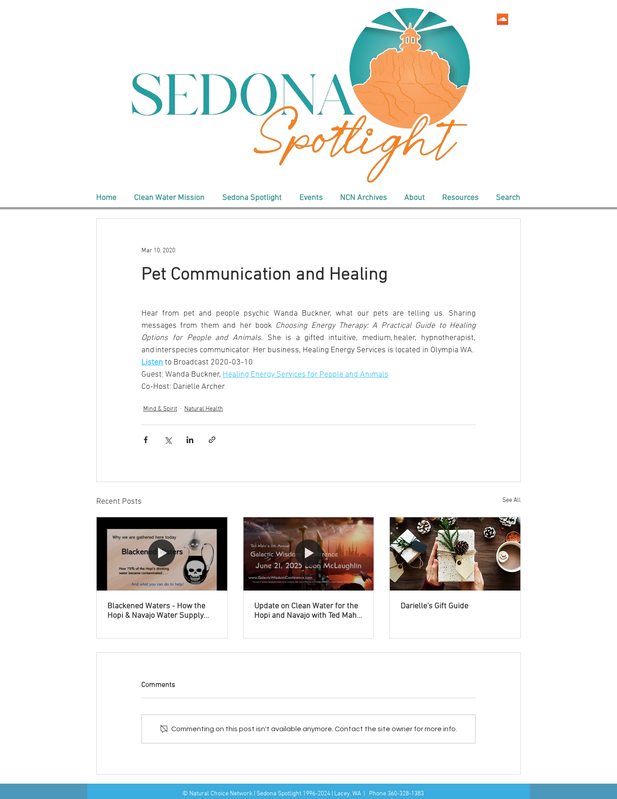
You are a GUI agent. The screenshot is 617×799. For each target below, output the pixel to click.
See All (511, 500)
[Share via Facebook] (145, 439)
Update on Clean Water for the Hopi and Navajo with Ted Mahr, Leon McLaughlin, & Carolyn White (307, 610)
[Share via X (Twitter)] (168, 439)
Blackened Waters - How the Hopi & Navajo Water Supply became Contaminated (157, 610)
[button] (169, 198)
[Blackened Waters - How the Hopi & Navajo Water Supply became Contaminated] (162, 554)
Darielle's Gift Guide (434, 606)
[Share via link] (212, 439)
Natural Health (203, 409)
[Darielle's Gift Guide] (455, 554)
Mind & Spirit (160, 409)
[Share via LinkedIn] (190, 439)
